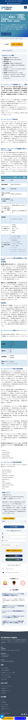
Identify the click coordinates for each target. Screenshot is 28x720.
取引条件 (4, 693)
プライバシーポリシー (7, 686)
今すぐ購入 (14, 527)
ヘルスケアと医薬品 (6, 677)
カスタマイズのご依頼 (21, 718)
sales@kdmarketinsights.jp (15, 3)
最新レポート (5, 706)
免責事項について (6, 690)
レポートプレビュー (7, 50)
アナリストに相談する (14, 555)
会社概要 (4, 702)
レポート (7, 38)
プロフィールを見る (8, 518)
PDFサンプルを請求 (16, 44)
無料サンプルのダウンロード (14, 550)
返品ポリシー (5, 688)
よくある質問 (6, 44)
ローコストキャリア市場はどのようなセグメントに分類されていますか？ (13, 616)
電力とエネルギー (6, 674)
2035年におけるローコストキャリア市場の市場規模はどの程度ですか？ (13, 594)
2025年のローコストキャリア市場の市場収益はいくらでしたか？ (13, 606)
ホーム (2, 38)
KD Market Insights (9, 637)
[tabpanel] (14, 283)
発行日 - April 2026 (6, 34)
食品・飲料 (4, 679)
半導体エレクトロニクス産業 (8, 672)
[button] (25, 7)
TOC (3, 521)
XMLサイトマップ (6, 709)
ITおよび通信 (5, 668)
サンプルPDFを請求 (8, 718)
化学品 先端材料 (5, 670)
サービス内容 (5, 704)
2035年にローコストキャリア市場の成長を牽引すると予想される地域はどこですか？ (13, 622)
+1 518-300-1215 (9, 569)
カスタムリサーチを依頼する (14, 559)
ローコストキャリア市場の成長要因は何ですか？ (13, 611)
